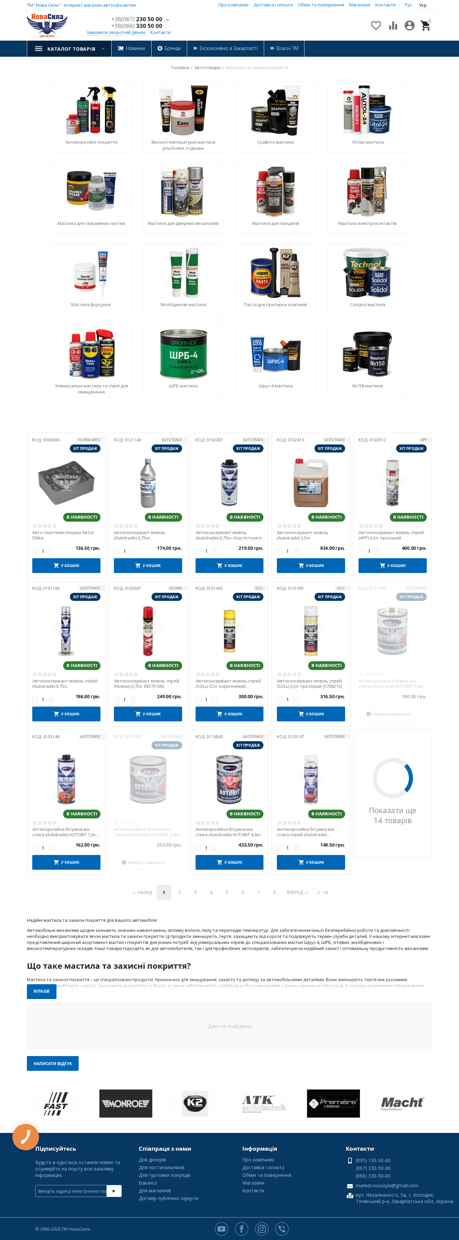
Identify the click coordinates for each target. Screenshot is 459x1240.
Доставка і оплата (273, 5)
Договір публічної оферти (168, 1198)
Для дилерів (152, 1159)
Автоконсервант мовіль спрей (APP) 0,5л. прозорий (391, 535)
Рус (408, 5)
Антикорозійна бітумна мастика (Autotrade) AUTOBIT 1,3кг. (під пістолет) (65, 832)
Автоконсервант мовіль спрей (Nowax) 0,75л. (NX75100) (146, 683)
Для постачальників (161, 1167)
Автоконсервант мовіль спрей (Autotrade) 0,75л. (64, 683)
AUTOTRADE (172, 439)
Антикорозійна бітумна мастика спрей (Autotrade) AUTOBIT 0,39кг (306, 832)
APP (424, 439)
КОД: (37, 440)
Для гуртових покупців (164, 1175)
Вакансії (148, 1183)
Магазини (359, 5)
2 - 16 (323, 892)
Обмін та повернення (321, 5)
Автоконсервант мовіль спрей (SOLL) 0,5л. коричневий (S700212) (228, 683)
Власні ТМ (287, 48)
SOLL (259, 588)
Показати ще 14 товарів (392, 815)
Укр (423, 5)
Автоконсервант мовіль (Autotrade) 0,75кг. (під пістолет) (228, 535)
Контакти (385, 5)
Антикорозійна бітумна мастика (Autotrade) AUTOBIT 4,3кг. (229, 832)
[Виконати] (114, 1191)
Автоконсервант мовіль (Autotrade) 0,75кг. (139, 535)
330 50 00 (136, 25)
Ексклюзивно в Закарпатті (229, 48)
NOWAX (175, 588)
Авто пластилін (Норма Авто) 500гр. (62, 535)
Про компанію (233, 5)
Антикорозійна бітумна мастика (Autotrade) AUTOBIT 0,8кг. (392, 683)
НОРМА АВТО (89, 439)
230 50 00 (136, 19)
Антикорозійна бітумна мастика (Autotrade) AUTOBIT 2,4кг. (147, 832)
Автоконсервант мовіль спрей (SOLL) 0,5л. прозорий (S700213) (309, 683)
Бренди (173, 48)
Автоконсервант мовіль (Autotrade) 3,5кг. (302, 535)
